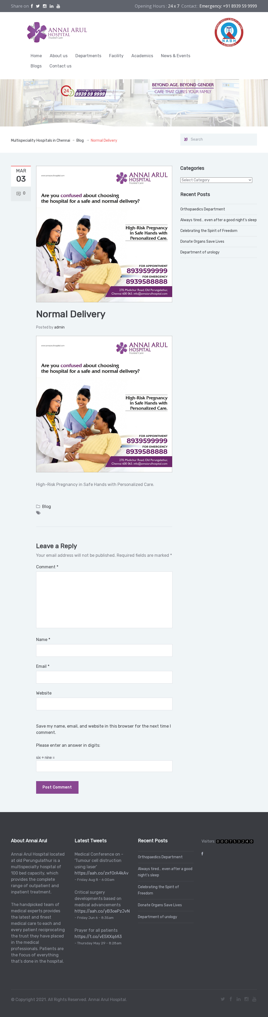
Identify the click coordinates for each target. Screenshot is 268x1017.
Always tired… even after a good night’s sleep (218, 220)
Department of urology (200, 252)
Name (43, 639)
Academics (142, 55)
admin (59, 327)
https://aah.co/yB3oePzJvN (102, 911)
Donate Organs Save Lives (202, 241)
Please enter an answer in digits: (68, 745)
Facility (116, 55)
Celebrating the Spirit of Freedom (208, 231)
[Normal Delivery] (104, 233)
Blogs (36, 65)
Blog (80, 140)
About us (59, 55)
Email (42, 666)
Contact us (60, 65)
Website (44, 693)
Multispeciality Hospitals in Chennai (40, 140)
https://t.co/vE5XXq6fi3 (98, 936)
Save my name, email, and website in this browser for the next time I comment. (103, 729)
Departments (88, 55)
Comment (47, 566)
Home (36, 55)
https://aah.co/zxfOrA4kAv (102, 873)
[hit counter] (235, 841)
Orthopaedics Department (202, 209)
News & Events (175, 55)
